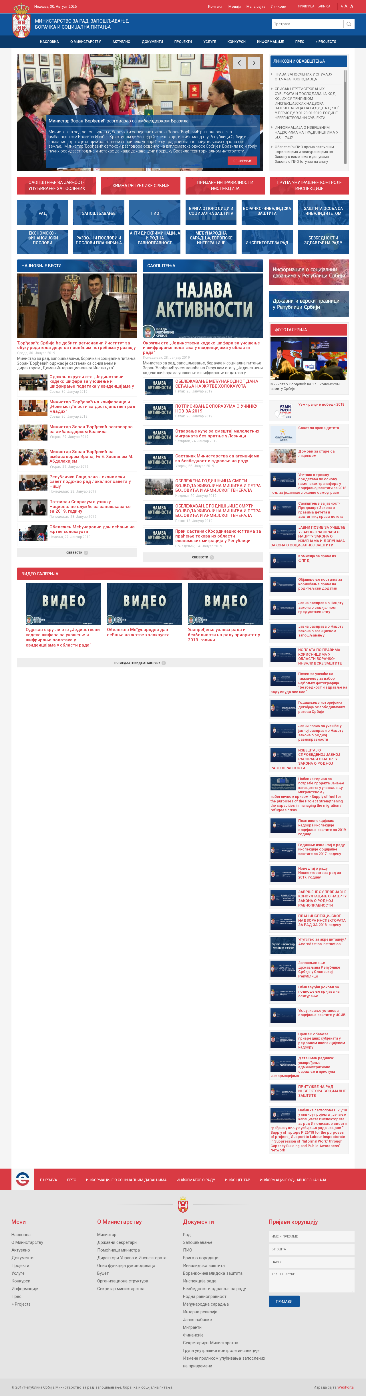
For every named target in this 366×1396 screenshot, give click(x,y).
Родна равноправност (204, 1296)
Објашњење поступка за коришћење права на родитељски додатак (320, 583)
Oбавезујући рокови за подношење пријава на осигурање (318, 991)
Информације (270, 42)
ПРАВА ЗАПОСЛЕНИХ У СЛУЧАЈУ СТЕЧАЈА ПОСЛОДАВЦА (303, 76)
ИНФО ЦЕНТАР (237, 1180)
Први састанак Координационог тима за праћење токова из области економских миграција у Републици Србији (218, 538)
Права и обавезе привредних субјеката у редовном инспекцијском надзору (321, 1041)
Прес (299, 42)
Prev (239, 63)
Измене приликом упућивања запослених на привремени (224, 1362)
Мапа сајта (255, 6)
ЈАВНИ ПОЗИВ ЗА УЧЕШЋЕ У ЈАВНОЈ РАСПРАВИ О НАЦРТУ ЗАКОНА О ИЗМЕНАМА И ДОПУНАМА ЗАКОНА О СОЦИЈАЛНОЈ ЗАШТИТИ (307, 536)
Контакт (215, 6)
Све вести (74, 552)
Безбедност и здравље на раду (214, 1288)
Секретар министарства (120, 1288)
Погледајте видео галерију (137, 663)
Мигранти (192, 1327)
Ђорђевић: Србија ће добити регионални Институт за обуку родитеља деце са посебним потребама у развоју (76, 345)
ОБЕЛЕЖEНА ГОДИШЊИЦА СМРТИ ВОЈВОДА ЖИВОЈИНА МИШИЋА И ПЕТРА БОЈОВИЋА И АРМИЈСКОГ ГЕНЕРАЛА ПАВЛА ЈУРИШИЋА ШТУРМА (218, 488)
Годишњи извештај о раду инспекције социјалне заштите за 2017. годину (321, 849)
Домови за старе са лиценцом (316, 453)
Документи (152, 42)
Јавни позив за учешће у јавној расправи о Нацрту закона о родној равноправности (320, 732)
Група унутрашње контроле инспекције (309, 185)
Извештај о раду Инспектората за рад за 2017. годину (319, 872)
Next (254, 63)
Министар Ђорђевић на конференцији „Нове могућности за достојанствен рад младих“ (92, 406)
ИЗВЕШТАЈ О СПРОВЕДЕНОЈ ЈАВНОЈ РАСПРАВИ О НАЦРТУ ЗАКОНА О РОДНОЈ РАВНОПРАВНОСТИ (305, 759)
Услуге (209, 42)
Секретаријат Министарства (210, 1342)
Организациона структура (122, 1281)
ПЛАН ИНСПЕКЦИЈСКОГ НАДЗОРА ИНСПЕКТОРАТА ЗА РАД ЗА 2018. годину (322, 920)
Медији (234, 6)
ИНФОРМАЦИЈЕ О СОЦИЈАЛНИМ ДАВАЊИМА (126, 1180)
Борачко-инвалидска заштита (212, 1273)
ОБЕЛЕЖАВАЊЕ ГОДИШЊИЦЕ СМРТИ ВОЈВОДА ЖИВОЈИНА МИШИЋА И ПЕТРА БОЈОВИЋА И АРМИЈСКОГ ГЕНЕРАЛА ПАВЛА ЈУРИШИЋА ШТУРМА (218, 513)
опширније (242, 160)
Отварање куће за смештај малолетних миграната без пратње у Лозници (217, 434)
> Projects (326, 42)
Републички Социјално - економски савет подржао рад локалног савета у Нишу (90, 481)
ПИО (187, 1250)
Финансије (193, 1335)
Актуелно (121, 42)
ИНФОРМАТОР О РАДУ (196, 1180)
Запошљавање (197, 1242)
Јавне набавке (197, 1319)
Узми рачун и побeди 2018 (321, 404)
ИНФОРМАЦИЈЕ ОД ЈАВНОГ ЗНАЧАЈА (293, 1180)
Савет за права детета (318, 428)
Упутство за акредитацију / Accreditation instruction (322, 941)
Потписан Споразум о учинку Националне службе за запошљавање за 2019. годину (90, 506)
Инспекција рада (199, 1281)
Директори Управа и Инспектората (131, 1257)
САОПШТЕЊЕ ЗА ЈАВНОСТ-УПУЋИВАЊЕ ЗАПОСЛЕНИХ (56, 185)
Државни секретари (117, 1242)
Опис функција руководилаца (126, 1265)
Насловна (49, 42)
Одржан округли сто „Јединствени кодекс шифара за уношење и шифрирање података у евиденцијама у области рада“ (91, 384)
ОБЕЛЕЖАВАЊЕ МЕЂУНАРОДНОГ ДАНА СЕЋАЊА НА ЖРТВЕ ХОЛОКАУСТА (216, 384)
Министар (106, 1234)
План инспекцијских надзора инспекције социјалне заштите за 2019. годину (322, 827)
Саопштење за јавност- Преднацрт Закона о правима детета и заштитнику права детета (320, 510)
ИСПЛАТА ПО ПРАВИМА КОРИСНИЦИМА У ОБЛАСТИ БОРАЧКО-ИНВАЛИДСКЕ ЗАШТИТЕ (320, 656)
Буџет (103, 1273)
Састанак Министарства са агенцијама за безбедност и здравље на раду (217, 458)
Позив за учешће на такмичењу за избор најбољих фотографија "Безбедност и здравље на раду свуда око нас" (308, 683)
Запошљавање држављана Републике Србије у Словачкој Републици (319, 969)
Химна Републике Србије (141, 185)
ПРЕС (71, 1180)
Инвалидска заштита (204, 1265)
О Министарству (85, 42)
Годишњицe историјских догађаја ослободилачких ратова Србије (321, 706)
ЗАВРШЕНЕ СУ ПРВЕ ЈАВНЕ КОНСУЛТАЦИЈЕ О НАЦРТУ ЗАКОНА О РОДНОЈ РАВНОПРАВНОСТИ (322, 898)
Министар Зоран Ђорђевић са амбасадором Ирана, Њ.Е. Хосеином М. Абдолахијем (91, 456)
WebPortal (346, 1387)
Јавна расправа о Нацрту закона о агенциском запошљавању (320, 630)
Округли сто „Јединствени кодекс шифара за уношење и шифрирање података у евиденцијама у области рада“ (201, 347)
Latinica (323, 6)
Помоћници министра (118, 1250)
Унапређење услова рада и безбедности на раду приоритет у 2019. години (224, 635)
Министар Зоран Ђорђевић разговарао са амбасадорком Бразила (91, 429)
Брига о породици (200, 1257)
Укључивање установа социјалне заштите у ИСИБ (321, 1012)
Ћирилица (306, 6)
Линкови (278, 6)
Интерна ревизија (200, 1311)
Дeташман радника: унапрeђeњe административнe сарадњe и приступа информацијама (302, 1067)
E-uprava (48, 1180)
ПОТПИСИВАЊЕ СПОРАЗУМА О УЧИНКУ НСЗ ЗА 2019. (216, 409)
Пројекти (183, 42)
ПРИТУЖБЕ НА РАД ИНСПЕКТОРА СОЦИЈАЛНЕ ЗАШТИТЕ (322, 1091)
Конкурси (237, 42)
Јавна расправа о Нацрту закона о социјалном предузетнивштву (320, 607)
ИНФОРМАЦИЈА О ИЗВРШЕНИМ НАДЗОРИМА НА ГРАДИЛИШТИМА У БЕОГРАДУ (306, 132)
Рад (187, 1234)
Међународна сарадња (206, 1304)
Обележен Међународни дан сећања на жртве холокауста (92, 529)
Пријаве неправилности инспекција (225, 185)
